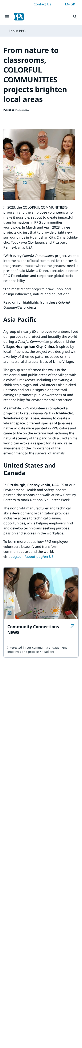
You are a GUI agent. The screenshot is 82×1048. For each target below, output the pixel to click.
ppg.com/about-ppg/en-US (32, 556)
